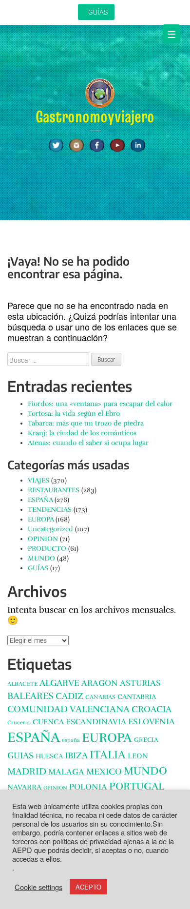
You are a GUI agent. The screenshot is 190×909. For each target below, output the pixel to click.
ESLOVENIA (151, 721)
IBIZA (76, 755)
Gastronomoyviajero (95, 116)
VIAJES (38, 480)
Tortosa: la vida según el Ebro (74, 413)
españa (71, 740)
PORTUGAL (136, 786)
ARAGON (99, 683)
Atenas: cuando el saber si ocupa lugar (88, 443)
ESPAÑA (40, 500)
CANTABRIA (136, 697)
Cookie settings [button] (38, 887)
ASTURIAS (140, 683)
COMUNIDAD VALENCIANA (68, 709)
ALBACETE (22, 684)
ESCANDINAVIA (96, 722)
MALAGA (66, 772)
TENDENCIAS (50, 509)
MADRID (26, 771)
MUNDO (41, 558)
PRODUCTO (47, 548)
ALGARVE (59, 682)
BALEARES (30, 696)
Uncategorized (50, 529)
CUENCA (48, 721)
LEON (138, 756)
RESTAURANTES (53, 490)
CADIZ (69, 696)
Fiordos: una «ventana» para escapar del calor (100, 404)
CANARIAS (100, 697)
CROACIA (151, 709)
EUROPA (41, 519)
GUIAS (20, 755)
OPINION (43, 539)
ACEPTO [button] (88, 886)
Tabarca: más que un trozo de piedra (86, 423)
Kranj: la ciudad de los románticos (82, 433)
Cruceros (19, 722)
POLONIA (88, 787)
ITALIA (108, 755)
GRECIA (146, 740)
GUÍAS (98, 12)
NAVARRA (24, 787)
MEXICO (104, 771)
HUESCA (49, 756)
